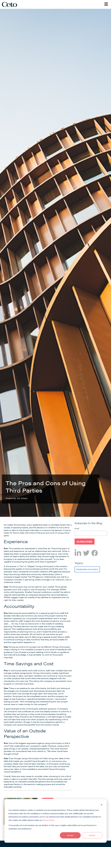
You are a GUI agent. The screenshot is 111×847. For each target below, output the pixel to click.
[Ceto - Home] (10, 4)
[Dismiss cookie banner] (101, 805)
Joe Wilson (22, 498)
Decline (92, 835)
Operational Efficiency (87, 569)
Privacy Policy (48, 820)
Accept (70, 835)
